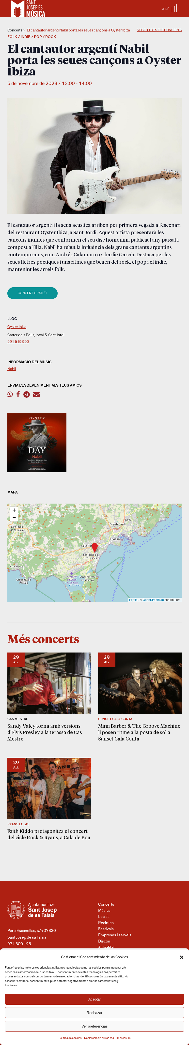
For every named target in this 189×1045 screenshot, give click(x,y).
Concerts (14, 30)
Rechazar (94, 1013)
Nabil (11, 369)
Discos (104, 941)
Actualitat (106, 947)
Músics (104, 910)
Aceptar (94, 999)
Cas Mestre (17, 719)
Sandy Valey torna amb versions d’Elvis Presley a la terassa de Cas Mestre (44, 732)
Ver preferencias (94, 1026)
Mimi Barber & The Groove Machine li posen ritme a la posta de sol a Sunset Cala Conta (139, 732)
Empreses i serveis (114, 935)
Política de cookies (70, 1037)
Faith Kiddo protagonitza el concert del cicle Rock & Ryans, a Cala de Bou (48, 834)
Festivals (106, 929)
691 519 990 (18, 342)
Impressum (123, 1037)
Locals (104, 916)
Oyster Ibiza (16, 327)
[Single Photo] (36, 470)
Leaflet (133, 599)
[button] (181, 957)
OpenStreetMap (153, 599)
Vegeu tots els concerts (159, 30)
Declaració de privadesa (99, 1037)
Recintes (106, 923)
